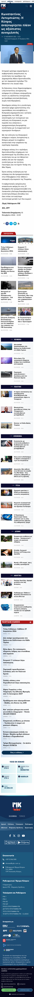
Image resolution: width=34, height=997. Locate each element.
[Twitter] (14, 836)
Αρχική (3, 824)
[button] (2, 984)
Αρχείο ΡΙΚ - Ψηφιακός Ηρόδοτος (14, 887)
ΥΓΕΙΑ (18, 485)
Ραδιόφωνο (29, 824)
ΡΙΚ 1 (4, 896)
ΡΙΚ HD (5, 901)
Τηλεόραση (19, 824)
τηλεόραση (18, 1)
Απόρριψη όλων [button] (24, 990)
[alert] (17, 981)
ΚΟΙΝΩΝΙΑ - (5, 645)
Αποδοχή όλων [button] (9, 990)
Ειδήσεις (11, 824)
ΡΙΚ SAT (5, 904)
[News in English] (8, 788)
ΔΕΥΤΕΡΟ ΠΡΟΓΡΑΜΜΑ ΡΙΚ (12, 909)
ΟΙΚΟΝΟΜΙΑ (18, 436)
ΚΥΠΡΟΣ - (5, 633)
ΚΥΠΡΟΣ (30, 44)
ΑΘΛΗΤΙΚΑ (17, 576)
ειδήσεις (10, 1)
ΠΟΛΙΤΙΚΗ (17, 387)
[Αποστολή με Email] (15, 223)
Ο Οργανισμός (7, 885)
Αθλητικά (4, 827)
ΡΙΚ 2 (4, 899)
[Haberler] (24, 778)
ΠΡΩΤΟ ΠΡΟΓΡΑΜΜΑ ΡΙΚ (11, 906)
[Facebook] (10, 836)
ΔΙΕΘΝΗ (17, 531)
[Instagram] (19, 836)
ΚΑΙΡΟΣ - (5, 747)
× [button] (32, 967)
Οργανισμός (29, 827)
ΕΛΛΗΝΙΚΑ (13, 816)
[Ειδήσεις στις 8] (8, 768)
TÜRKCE (22, 816)
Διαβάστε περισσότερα (7, 981)
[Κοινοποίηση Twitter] (11, 223)
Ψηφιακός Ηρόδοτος (16, 827)
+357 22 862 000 (10, 859)
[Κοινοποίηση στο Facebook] (7, 223)
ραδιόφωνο (26, 1)
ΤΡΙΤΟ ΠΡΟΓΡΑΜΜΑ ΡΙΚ (11, 911)
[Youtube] (23, 836)
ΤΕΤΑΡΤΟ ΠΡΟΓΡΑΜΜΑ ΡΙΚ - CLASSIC (16, 914)
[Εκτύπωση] (18, 223)
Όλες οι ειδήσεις (16, 752)
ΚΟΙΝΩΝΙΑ (17, 340)
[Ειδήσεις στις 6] (8, 778)
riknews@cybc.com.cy (12, 863)
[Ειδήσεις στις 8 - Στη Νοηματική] (24, 768)
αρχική (3, 1)
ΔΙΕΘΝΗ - (5, 727)
